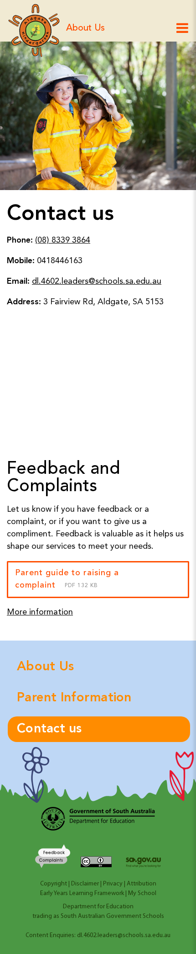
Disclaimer (85, 883)
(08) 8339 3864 (62, 240)
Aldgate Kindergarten (34, 31)
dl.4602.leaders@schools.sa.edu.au (96, 281)
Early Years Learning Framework (82, 893)
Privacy (113, 883)
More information (40, 612)
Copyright (53, 883)
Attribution (141, 883)
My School (142, 893)
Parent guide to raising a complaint (67, 579)
